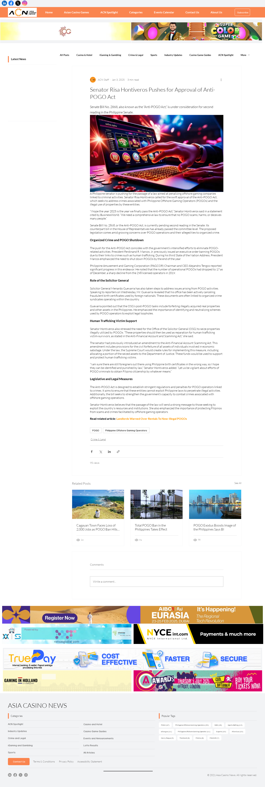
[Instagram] (26, 775)
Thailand (186, 738)
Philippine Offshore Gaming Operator (195, 731)
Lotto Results (90, 745)
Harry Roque (168, 738)
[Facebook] (15, 775)
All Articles (89, 752)
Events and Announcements (98, 738)
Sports (154, 55)
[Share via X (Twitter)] (100, 451)
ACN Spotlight (225, 55)
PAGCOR (215, 738)
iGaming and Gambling (20, 745)
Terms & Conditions (44, 761)
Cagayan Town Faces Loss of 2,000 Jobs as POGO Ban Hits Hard (96, 527)
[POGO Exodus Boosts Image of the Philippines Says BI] (215, 504)
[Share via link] (118, 451)
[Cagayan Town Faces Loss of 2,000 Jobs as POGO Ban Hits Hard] (98, 504)
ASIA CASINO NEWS (37, 705)
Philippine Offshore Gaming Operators (126, 430)
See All (237, 483)
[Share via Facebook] (91, 451)
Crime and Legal (17, 738)
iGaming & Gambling (110, 55)
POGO (95, 430)
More (243, 55)
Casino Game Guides (200, 55)
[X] (20, 775)
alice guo (167, 731)
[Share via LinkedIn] (109, 451)
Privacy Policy (66, 761)
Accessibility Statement (89, 761)
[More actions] (221, 80)
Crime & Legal (135, 55)
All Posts (64, 55)
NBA (219, 725)
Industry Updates (173, 55)
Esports (222, 731)
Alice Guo (238, 731)
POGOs (201, 738)
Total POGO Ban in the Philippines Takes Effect (151, 527)
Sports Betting (236, 725)
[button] (136, 12)
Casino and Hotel (92, 724)
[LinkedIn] (10, 775)
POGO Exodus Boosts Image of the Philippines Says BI (214, 527)
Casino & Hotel (84, 55)
